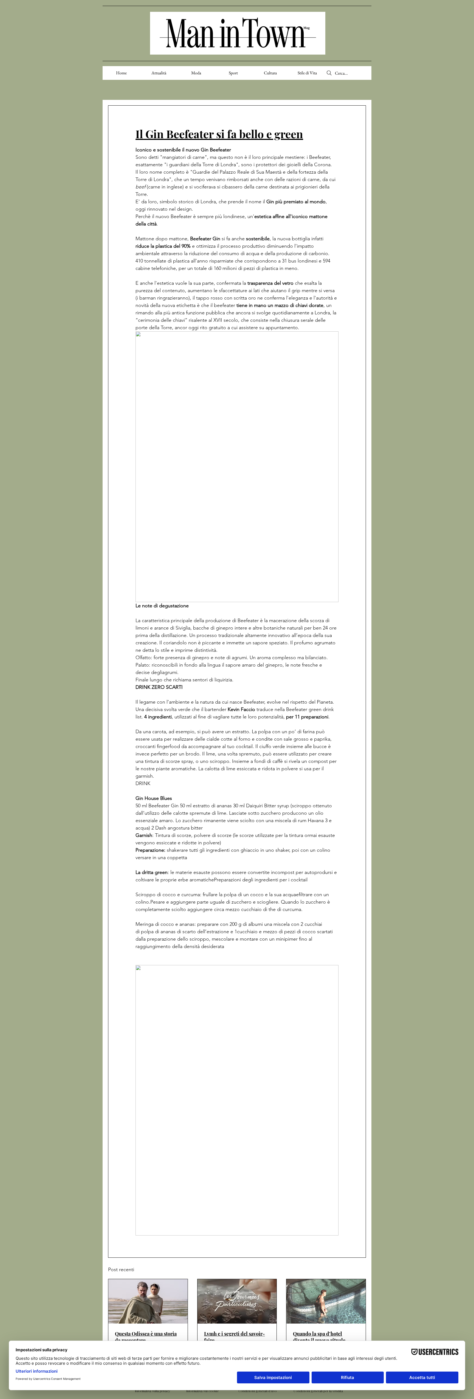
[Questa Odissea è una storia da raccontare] (148, 1301)
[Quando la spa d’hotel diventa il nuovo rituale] (326, 1301)
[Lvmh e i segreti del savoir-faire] (237, 1301)
